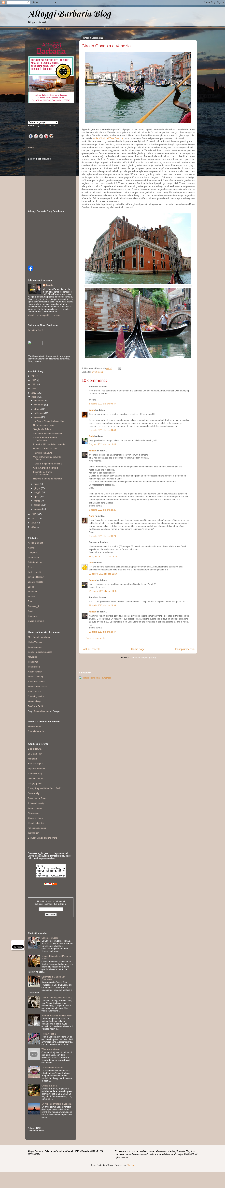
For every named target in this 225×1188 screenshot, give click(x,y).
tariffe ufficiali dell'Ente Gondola (108, 138)
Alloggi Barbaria (35, 543)
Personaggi (33, 606)
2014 (34, 384)
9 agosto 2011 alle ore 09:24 (102, 536)
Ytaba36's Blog (35, 773)
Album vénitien (35, 671)
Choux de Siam (35, 818)
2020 (34, 376)
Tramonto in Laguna (42, 453)
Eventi (31, 567)
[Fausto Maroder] (30, 270)
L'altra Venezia (35, 642)
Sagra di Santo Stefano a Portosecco (45, 439)
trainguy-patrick (35, 783)
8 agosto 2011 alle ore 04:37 (102, 403)
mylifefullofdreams (36, 768)
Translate (50, 125)
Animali (31, 548)
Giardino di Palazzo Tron (45, 448)
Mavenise (32, 657)
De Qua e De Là (35, 706)
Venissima (33, 662)
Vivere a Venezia (36, 621)
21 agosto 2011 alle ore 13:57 (103, 574)
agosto (37, 417)
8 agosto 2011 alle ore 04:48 (102, 430)
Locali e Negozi (35, 582)
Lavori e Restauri (36, 577)
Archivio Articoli (44, 29)
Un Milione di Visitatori (52, 1067)
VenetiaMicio (34, 667)
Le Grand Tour (35, 754)
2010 (34, 514)
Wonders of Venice (50, 1049)
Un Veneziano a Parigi (43, 425)
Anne (91, 516)
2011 (34, 397)
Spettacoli (33, 616)
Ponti (30, 611)
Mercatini (32, 591)
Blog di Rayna (34, 749)
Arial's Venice (34, 691)
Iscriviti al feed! (35, 330)
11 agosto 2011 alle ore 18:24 (103, 556)
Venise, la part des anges (40, 652)
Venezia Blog (34, 701)
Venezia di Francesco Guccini (47, 433)
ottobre (37, 409)
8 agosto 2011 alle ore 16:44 (102, 444)
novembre (39, 404)
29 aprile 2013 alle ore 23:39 (102, 605)
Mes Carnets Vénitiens (39, 637)
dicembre (38, 400)
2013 (34, 388)
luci (91, 562)
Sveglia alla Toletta (42, 429)
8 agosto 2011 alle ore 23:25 (102, 510)
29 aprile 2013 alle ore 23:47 (102, 632)
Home (30, 29)
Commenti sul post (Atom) (143, 657)
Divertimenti (97, 372)
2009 (34, 518)
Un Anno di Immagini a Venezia (56, 1104)
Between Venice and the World (42, 838)
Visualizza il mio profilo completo (43, 315)
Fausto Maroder (41, 711)
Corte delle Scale (50, 938)
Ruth (91, 436)
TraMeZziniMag (35, 676)
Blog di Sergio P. (36, 763)
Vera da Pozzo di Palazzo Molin (57, 1015)
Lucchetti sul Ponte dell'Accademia (42, 473)
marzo (37, 501)
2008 (34, 522)
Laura (92, 410)
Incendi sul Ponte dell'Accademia (49, 444)
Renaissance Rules (37, 798)
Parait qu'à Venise (36, 681)
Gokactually (33, 793)
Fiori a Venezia (49, 1034)
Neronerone (33, 813)
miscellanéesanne (36, 778)
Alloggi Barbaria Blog (69, 14)
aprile (37, 496)
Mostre (31, 596)
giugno (37, 488)
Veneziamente (35, 647)
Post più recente (91, 649)
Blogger (130, 1165)
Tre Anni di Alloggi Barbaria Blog (48, 421)
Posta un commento (95, 638)
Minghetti (32, 758)
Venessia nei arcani (37, 686)
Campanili (32, 552)
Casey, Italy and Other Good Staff (44, 788)
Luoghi (31, 587)
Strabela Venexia (36, 731)
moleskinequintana (37, 828)
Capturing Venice (36, 696)
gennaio (38, 509)
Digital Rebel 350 (36, 823)
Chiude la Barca (49, 1085)
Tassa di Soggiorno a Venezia (47, 463)
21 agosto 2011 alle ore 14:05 (103, 591)
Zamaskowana (35, 808)
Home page (138, 649)
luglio (37, 484)
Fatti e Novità (34, 572)
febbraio (38, 505)
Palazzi (31, 601)
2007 (34, 527)
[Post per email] (119, 368)
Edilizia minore (35, 562)
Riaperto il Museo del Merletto (47, 478)
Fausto (92, 450)
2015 (34, 380)
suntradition (33, 833)
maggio (38, 492)
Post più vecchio (185, 649)
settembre (39, 413)
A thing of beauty (36, 803)
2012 (34, 393)
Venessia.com (35, 726)
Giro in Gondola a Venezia (45, 468)
